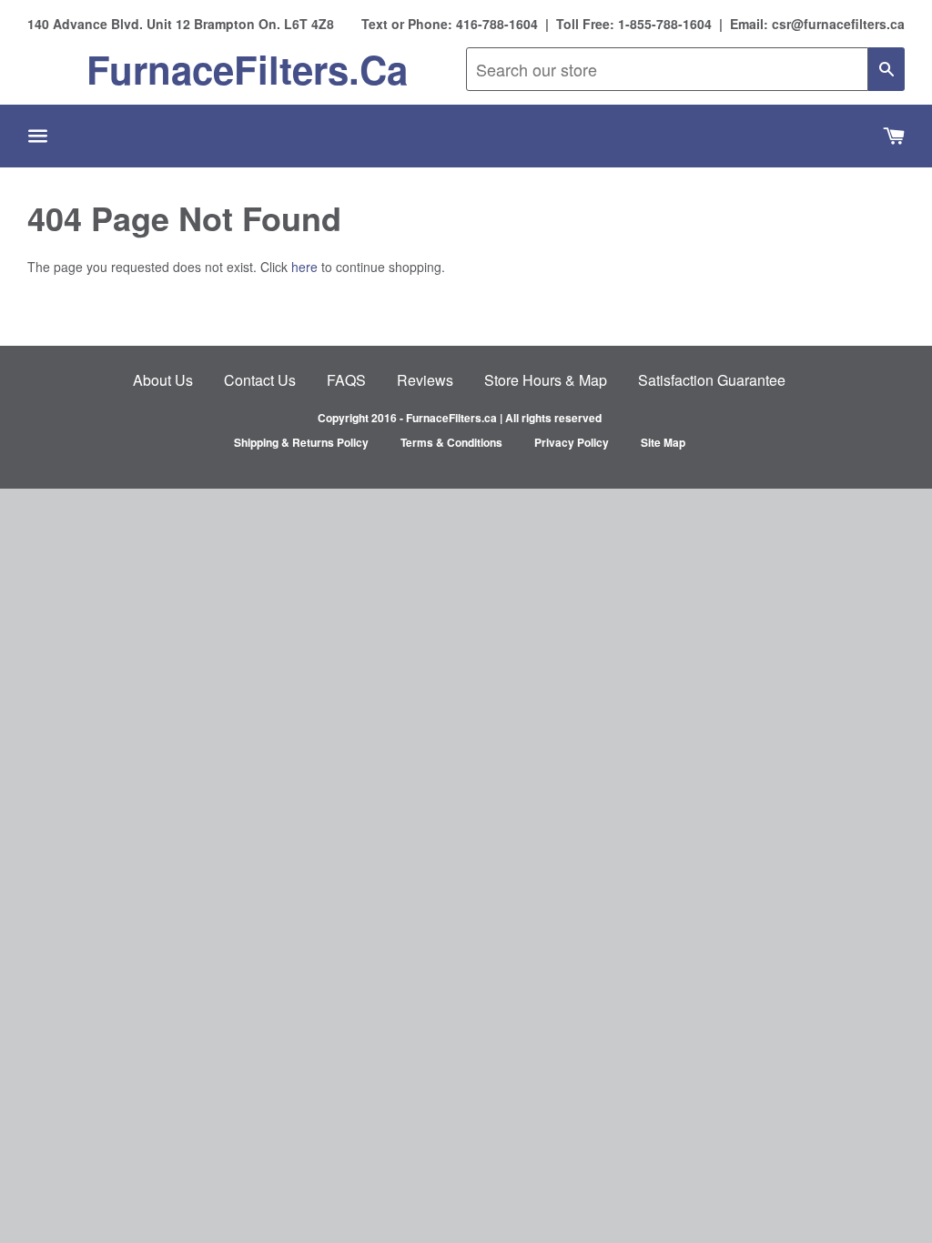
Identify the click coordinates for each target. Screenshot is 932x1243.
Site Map (663, 442)
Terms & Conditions (451, 442)
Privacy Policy (571, 442)
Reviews (425, 379)
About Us (163, 379)
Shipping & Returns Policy (301, 442)
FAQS (346, 379)
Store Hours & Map (545, 379)
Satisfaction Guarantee (711, 379)
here (304, 267)
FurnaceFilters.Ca (247, 69)
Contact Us (260, 379)
